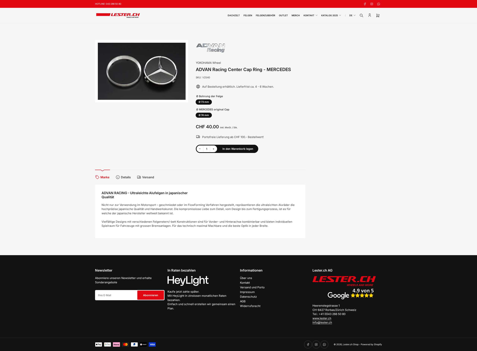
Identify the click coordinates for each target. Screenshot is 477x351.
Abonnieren (150, 295)
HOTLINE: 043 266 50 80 (108, 3)
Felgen (248, 15)
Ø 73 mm (204, 101)
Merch (296, 15)
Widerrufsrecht (250, 306)
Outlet (283, 15)
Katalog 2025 (329, 15)
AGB (243, 301)
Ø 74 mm (204, 115)
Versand (148, 177)
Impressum (247, 292)
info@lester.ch (322, 322)
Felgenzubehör (265, 15)
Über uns (246, 278)
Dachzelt (234, 15)
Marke (104, 177)
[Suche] (361, 15)
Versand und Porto (252, 287)
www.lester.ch (321, 318)
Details (126, 177)
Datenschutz (248, 296)
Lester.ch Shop (350, 344)
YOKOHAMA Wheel (208, 63)
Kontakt (309, 15)
